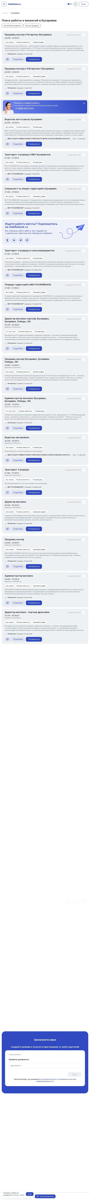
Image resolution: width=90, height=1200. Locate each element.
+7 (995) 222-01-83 (24, 108)
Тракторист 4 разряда (17, 469)
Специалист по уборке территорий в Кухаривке (30, 188)
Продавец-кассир (14, 539)
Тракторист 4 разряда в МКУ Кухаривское (28, 154)
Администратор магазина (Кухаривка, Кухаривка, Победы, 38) (25, 399)
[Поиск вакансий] (75, 4)
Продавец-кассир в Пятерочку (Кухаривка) (28, 34)
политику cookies (18, 1195)
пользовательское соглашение (54, 1079)
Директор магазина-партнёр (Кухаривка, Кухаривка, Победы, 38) (27, 320)
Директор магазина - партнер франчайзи (27, 612)
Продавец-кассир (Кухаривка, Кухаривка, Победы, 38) (27, 360)
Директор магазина (15, 502)
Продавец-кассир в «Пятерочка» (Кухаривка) (29, 68)
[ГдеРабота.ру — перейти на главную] (14, 4)
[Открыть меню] (4, 4)
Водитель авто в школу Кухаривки (23, 119)
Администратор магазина (19, 576)
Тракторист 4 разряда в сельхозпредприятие (29, 250)
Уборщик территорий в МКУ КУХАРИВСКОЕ (28, 284)
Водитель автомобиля (17, 437)
